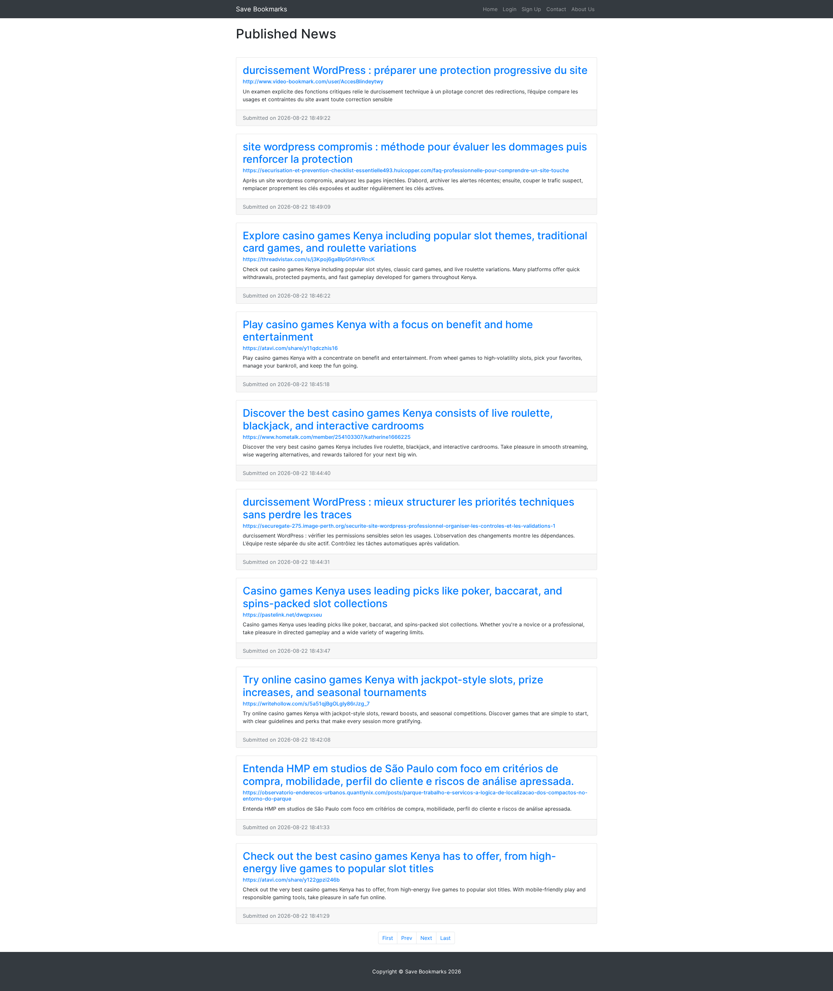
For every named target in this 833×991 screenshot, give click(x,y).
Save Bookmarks (261, 9)
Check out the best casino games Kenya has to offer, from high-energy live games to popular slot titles (399, 862)
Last (445, 938)
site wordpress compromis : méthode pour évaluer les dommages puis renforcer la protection (415, 152)
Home (490, 9)
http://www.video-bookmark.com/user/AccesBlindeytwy (313, 81)
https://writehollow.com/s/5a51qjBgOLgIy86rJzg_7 (306, 703)
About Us (582, 9)
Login (509, 9)
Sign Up (531, 9)
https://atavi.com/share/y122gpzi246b (291, 879)
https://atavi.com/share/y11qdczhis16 (290, 348)
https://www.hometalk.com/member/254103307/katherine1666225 (327, 437)
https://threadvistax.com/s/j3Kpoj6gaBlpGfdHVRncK (309, 259)
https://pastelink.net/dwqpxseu (282, 614)
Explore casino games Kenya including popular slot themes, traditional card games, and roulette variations (415, 241)
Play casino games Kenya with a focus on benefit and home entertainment (388, 330)
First (387, 938)
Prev (406, 938)
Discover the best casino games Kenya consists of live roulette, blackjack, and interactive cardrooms (398, 419)
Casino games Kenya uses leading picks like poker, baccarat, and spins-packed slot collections (402, 596)
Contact (556, 9)
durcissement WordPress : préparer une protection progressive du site (415, 70)
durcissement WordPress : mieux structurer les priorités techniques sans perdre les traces (408, 508)
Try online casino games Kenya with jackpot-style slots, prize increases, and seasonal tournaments (393, 685)
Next (426, 938)
